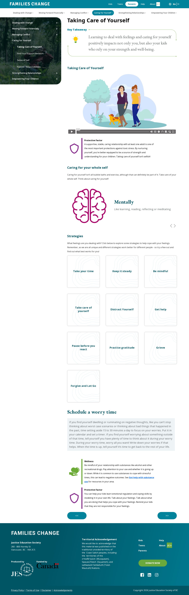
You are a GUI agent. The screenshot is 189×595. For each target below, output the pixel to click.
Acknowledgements (63, 590)
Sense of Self (23, 60)
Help (143, 4)
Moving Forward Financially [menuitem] (51, 13)
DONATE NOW (153, 563)
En (174, 4)
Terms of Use (32, 590)
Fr (178, 4)
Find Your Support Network (30, 53)
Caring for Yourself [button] (21, 40)
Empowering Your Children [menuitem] (163, 13)
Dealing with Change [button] (22, 22)
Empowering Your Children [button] (25, 78)
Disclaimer (46, 590)
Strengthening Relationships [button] (26, 73)
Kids (110, 4)
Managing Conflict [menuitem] (78, 13)
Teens (120, 4)
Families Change (30, 4)
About (152, 4)
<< (76, 515)
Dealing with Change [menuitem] (22, 13)
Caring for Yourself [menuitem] (102, 13)
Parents (132, 4)
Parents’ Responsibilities (29, 66)
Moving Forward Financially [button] (25, 28)
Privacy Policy (17, 590)
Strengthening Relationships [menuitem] (131, 13)
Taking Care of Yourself (29, 46)
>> (167, 515)
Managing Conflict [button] (21, 34)
